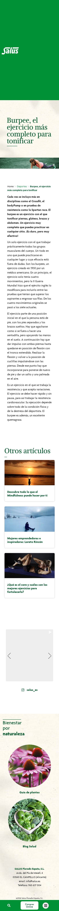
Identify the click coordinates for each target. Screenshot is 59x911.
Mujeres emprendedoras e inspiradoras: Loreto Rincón (25, 540)
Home (10, 186)
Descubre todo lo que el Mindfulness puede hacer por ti (27, 493)
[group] (29, 655)
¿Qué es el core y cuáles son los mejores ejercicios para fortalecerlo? (27, 588)
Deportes (22, 186)
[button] (9, 905)
